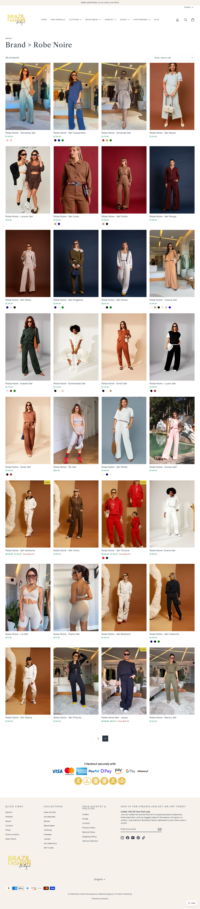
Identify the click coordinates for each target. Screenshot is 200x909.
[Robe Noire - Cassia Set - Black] (158, 307)
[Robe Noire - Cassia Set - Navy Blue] (169, 307)
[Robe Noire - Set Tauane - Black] (107, 558)
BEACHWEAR (92, 20)
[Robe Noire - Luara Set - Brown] (155, 391)
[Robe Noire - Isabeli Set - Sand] (7, 391)
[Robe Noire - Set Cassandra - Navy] (59, 140)
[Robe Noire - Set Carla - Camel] (55, 224)
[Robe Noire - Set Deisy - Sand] (11, 307)
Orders (85, 814)
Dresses (47, 835)
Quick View (28, 127)
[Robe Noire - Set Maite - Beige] (110, 474)
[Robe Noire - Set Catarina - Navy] (151, 641)
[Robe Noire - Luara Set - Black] (151, 391)
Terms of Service (90, 841)
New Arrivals (50, 812)
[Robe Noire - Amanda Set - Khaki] (107, 140)
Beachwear (49, 826)
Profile (85, 819)
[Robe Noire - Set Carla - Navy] (59, 224)
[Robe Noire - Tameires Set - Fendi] (7, 140)
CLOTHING (74, 20)
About (8, 821)
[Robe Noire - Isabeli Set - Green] (14, 391)
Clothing (48, 830)
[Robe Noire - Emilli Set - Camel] (110, 391)
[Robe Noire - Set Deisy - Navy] (7, 307)
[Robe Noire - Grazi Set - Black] (7, 474)
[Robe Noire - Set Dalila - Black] (107, 224)
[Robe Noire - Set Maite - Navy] (107, 474)
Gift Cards (49, 848)
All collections (50, 843)
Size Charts (10, 839)
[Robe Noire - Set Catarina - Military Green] (158, 641)
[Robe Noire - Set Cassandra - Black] (55, 140)
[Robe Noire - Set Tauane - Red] (103, 558)
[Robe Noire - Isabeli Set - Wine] (11, 391)
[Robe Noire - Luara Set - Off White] (158, 391)
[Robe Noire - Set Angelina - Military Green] (62, 307)
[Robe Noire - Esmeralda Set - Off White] (59, 391)
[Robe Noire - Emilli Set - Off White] (107, 391)
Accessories (49, 817)
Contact (9, 826)
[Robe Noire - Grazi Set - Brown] (11, 474)
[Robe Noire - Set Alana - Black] (107, 307)
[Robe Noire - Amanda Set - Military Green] (110, 140)
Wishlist (9, 817)
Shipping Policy (89, 837)
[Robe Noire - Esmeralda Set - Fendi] (62, 391)
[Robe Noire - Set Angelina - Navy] (55, 307)
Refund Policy (88, 832)
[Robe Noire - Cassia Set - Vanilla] (162, 307)
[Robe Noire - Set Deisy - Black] (14, 307)
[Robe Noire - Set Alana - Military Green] (110, 307)
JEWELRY (109, 20)
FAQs (8, 830)
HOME (44, 20)
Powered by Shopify (100, 899)
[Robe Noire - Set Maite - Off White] (103, 474)
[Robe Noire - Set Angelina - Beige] (59, 307)
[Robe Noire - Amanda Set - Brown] (103, 140)
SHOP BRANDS (140, 20)
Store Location (12, 835)
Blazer (47, 821)
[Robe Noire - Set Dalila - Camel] (103, 224)
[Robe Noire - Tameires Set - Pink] (11, 140)
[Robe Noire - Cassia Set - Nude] (166, 307)
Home (8, 38)
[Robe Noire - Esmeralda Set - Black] (55, 391)
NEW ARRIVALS (58, 20)
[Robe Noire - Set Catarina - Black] (155, 641)
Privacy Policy (88, 828)
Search (8, 812)
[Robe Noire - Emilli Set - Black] (103, 391)
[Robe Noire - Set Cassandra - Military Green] (62, 140)
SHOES (123, 20)
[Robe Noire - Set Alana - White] (103, 307)
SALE (156, 20)
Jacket (47, 839)
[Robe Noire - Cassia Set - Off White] (151, 307)
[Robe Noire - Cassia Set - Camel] (155, 307)
